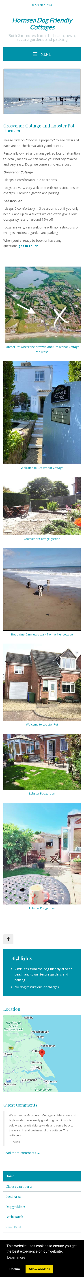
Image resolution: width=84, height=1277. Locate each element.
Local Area (13, 1196)
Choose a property (19, 1186)
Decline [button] (15, 1269)
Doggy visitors (16, 1207)
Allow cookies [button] (39, 1269)
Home (10, 1176)
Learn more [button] (16, 1257)
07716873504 (42, 5)
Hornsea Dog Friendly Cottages (42, 23)
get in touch (27, 246)
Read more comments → (21, 1153)
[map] (42, 1053)
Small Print (13, 1227)
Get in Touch (14, 1217)
